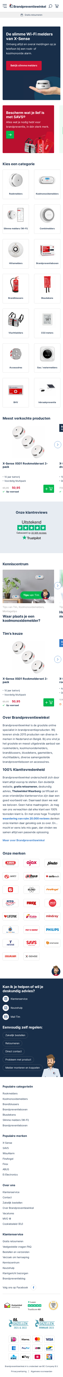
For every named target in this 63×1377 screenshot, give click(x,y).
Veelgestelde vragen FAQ (17, 1246)
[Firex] (31, 903)
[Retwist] (10, 943)
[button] (48, 489)
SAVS (6, 1148)
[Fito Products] (10, 903)
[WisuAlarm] (10, 956)
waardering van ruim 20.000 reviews (26, 818)
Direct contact (13, 1051)
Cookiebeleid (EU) (13, 1223)
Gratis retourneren (33, 15)
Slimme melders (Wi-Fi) (16, 1120)
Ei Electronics (10, 1174)
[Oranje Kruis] (10, 930)
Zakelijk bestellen (15, 1035)
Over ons (9, 1185)
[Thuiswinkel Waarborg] (13, 1305)
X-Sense (7, 1142)
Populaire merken (15, 1136)
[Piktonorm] (31, 930)
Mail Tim (15, 1016)
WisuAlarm (9, 1153)
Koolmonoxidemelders (15, 1098)
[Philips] (52, 930)
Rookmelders (10, 1093)
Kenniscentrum (15, 564)
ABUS (6, 1169)
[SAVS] (31, 943)
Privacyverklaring (19, 1371)
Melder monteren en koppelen (22, 1067)
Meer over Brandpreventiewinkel (24, 840)
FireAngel (8, 1158)
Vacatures (8, 1213)
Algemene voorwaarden (41, 1371)
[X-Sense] (31, 956)
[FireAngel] (52, 890)
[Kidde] (31, 916)
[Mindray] (52, 916)
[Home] (27, 5)
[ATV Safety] (10, 876)
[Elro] (31, 890)
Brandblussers (11, 1104)
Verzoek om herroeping (16, 1257)
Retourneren (12, 1043)
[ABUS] (10, 863)
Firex (5, 1163)
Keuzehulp (17, 1007)
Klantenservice (19, 998)
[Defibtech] (52, 876)
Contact (7, 1197)
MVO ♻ (7, 1218)
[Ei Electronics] (10, 890)
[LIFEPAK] (10, 916)
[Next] (57, 444)
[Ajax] (31, 863)
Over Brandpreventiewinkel (18, 1208)
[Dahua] (31, 876)
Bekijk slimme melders (23, 65)
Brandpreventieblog (14, 1278)
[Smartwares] (52, 943)
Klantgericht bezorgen (15, 1273)
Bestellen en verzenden (16, 1251)
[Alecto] (52, 863)
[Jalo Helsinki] (52, 903)
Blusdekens (9, 1114)
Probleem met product (18, 1059)
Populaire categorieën (18, 1086)
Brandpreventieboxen (15, 1109)
